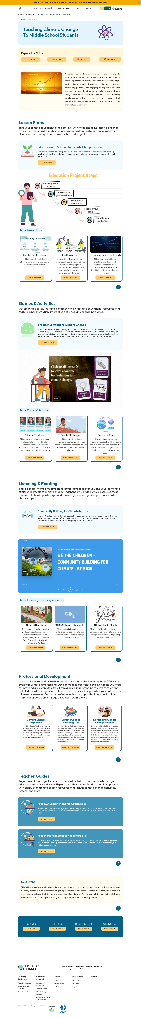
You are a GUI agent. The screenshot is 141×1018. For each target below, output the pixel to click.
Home (20, 14)
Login (108, 8)
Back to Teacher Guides (29, 20)
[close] (138, 2)
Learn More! (102, 2)
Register (75, 987)
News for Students (24, 992)
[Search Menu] (102, 8)
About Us (57, 980)
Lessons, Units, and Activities (24, 987)
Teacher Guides (29, 14)
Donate (93, 976)
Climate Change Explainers (41, 993)
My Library (75, 984)
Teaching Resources (24, 983)
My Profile (75, 980)
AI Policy (57, 987)
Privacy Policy (59, 984)
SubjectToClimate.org (74, 697)
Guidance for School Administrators (43, 998)
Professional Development (34, 697)
